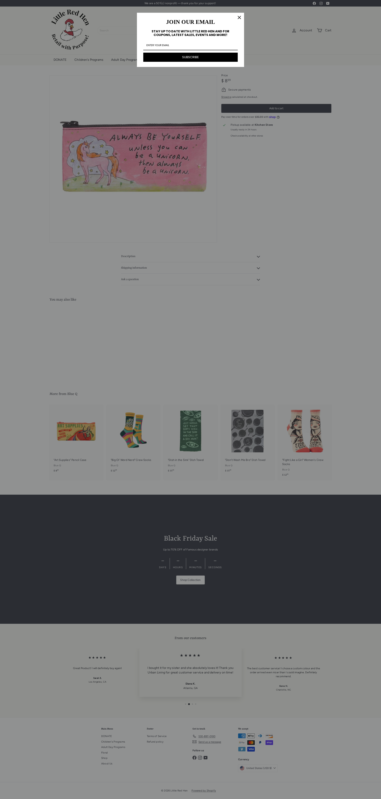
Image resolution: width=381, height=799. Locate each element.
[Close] (239, 17)
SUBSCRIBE (190, 57)
